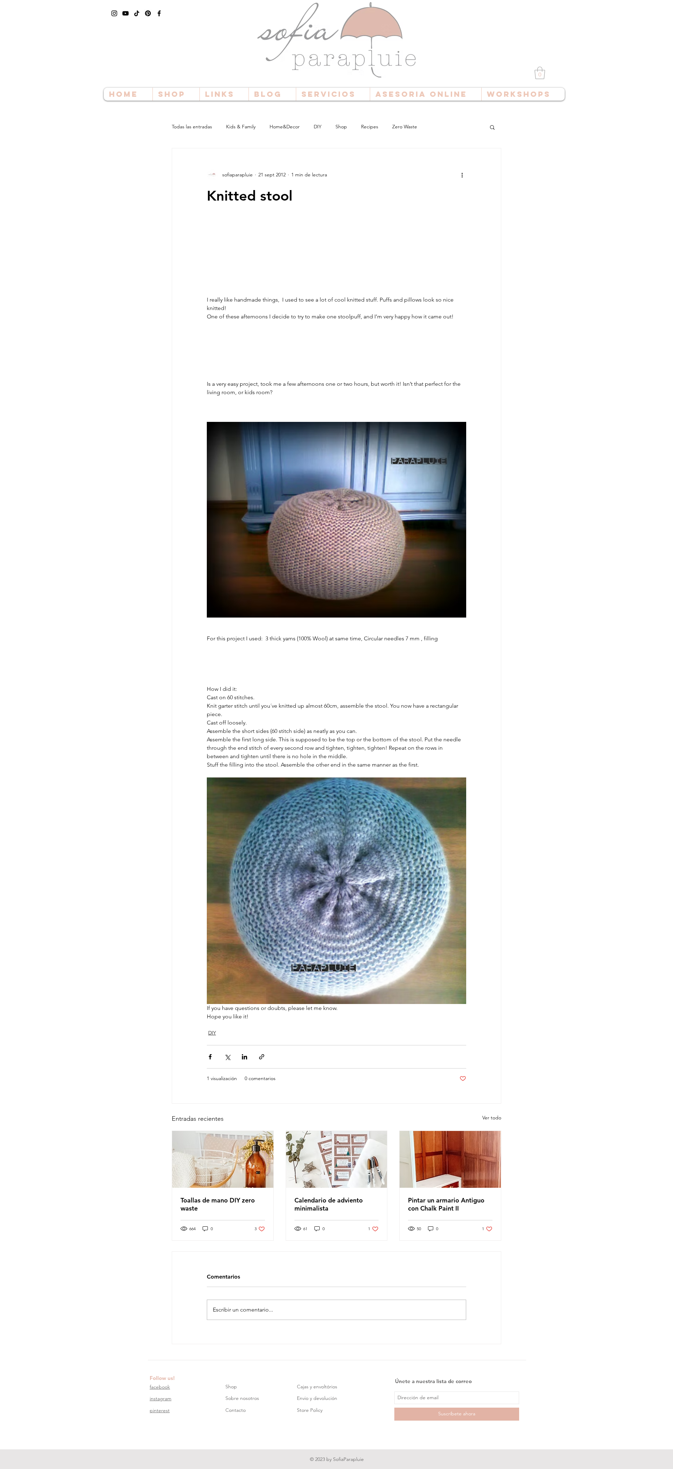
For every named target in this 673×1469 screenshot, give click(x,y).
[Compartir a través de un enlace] (261, 1056)
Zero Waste (404, 126)
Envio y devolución (317, 1398)
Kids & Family (241, 126)
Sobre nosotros (242, 1398)
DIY (317, 126)
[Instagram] (114, 13)
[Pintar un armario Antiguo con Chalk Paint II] (450, 1159)
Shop (341, 126)
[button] (540, 73)
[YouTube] (125, 13)
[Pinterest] (148, 13)
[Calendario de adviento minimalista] (336, 1159)
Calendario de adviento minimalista (328, 1204)
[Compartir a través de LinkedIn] (244, 1056)
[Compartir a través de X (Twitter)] (227, 1056)
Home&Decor (285, 126)
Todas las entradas (192, 126)
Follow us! (162, 1378)
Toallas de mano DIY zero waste (218, 1204)
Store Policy (309, 1410)
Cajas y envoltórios (317, 1386)
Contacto (235, 1410)
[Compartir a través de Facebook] (210, 1056)
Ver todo (491, 1117)
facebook (160, 1387)
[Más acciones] (462, 175)
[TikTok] (137, 13)
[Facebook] (159, 13)
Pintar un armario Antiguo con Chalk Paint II (446, 1204)
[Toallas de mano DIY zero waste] (222, 1159)
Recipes (369, 126)
